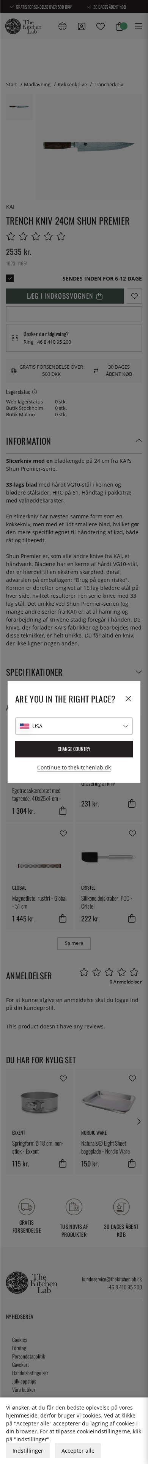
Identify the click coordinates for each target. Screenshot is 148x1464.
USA (37, 726)
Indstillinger (28, 1450)
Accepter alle (77, 1450)
